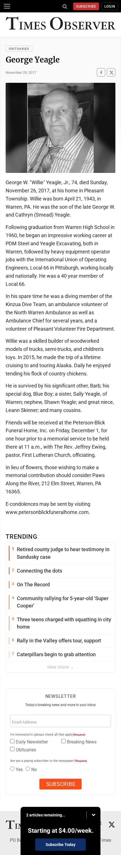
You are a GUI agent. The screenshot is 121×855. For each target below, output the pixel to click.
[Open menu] (7, 6)
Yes (19, 769)
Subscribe (86, 6)
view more (58, 667)
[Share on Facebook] (101, 72)
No (34, 769)
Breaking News (82, 742)
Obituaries (19, 49)
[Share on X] (111, 72)
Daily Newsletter (32, 742)
